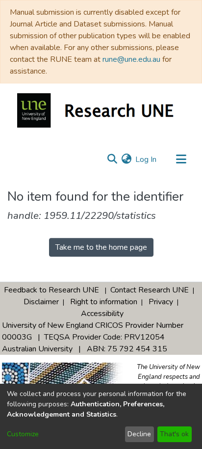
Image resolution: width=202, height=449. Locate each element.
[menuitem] (126, 159)
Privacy (161, 301)
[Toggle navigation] (181, 159)
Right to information (103, 301)
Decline (139, 434)
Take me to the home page (101, 247)
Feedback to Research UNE (51, 290)
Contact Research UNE (149, 290)
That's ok (174, 434)
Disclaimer (41, 301)
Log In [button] (146, 159)
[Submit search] (112, 159)
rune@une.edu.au (131, 59)
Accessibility (102, 313)
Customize (23, 434)
